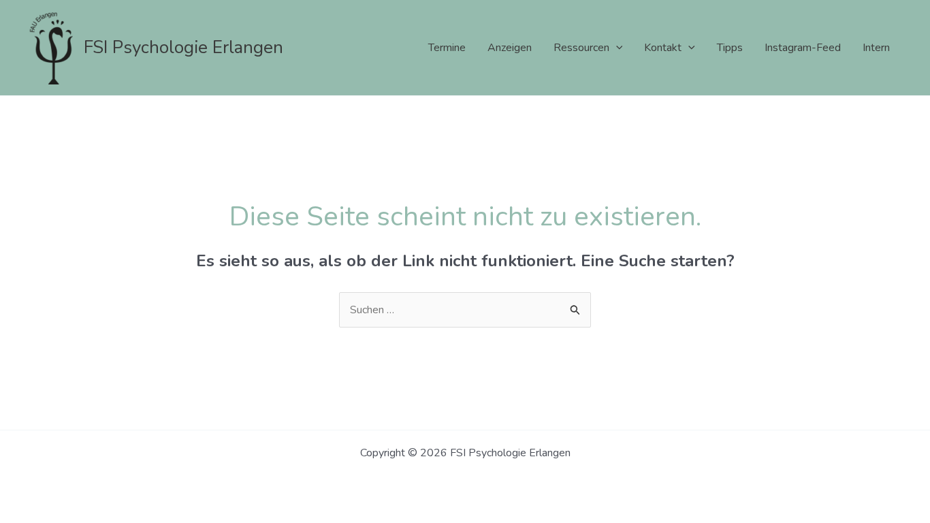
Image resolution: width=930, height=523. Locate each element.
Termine (447, 47)
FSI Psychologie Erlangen (183, 47)
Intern (876, 47)
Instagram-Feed (803, 47)
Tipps (730, 47)
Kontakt (663, 47)
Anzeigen (509, 47)
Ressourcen (581, 47)
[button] (616, 48)
